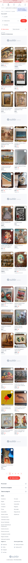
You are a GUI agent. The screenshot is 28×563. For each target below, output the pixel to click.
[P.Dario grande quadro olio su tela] (7, 378)
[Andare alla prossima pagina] (21, 473)
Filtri (23, 20)
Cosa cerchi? (4, 13)
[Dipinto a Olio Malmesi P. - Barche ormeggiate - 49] (21, 424)
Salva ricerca (6, 29)
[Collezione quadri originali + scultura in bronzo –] (21, 58)
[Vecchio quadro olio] (21, 240)
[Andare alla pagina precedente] (7, 473)
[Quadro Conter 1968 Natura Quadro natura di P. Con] (7, 102)
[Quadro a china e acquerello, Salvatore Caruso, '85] (7, 424)
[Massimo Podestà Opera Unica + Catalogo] (21, 297)
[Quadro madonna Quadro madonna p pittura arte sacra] (21, 263)
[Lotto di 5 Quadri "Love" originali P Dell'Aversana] (7, 401)
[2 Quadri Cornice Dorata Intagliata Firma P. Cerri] (7, 160)
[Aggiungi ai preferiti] (12, 49)
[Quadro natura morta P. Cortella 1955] (7, 343)
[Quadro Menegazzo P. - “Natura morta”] (21, 343)
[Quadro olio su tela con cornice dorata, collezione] (21, 378)
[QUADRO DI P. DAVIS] (21, 80)
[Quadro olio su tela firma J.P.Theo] (7, 320)
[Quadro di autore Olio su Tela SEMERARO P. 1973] (21, 102)
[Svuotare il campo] (25, 16)
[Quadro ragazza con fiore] (7, 80)
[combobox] (14, 16)
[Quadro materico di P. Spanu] (21, 160)
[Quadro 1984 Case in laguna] (7, 297)
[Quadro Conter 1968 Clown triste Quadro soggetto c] (7, 240)
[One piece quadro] (21, 217)
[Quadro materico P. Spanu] (7, 182)
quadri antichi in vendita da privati (12, 8)
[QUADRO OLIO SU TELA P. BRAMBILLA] (21, 137)
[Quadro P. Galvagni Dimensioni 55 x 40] (21, 320)
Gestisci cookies (4, 514)
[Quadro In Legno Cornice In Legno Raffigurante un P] (21, 401)
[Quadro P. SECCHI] (7, 58)
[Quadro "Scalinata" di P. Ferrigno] (7, 217)
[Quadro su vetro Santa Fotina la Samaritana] (7, 459)
